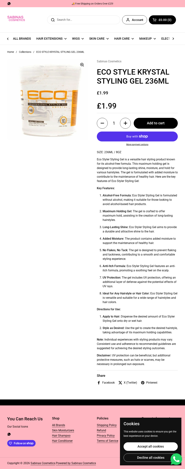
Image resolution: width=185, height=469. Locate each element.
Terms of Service (107, 441)
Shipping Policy (107, 425)
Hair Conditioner (62, 441)
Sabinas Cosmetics (43, 463)
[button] (162, 19)
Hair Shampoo (61, 435)
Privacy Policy (106, 435)
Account (137, 20)
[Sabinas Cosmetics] (16, 20)
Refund (101, 430)
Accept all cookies (150, 446)
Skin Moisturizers (63, 430)
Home (10, 51)
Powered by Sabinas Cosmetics (76, 463)
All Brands (58, 425)
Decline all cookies (150, 457)
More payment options (137, 144)
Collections (25, 51)
